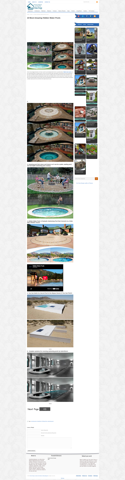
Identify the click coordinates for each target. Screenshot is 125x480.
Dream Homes (90, 24)
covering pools (34, 421)
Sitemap (95, 475)
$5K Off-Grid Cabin (79, 154)
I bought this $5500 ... (79, 86)
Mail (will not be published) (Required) (48, 432)
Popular (80, 24)
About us (84, 475)
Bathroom (43, 10)
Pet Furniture (91, 10)
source (50, 349)
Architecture (37, 10)
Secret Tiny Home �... (79, 91)
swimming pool (51, 421)
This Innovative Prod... (91, 86)
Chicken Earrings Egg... (80, 117)
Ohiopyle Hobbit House (91, 154)
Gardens (85, 10)
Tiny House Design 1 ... (91, 102)
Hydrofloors (39, 421)
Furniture (55, 10)
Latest (84, 24)
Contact (90, 475)
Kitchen (73, 10)
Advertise (78, 475)
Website (42, 435)
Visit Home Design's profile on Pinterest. (84, 183)
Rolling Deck (44, 421)
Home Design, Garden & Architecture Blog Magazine (39, 475)
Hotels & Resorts (62, 10)
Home (28, 14)
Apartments (30, 10)
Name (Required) (44, 430)
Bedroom (49, 10)
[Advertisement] (39, 31)
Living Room (79, 10)
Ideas (68, 10)
